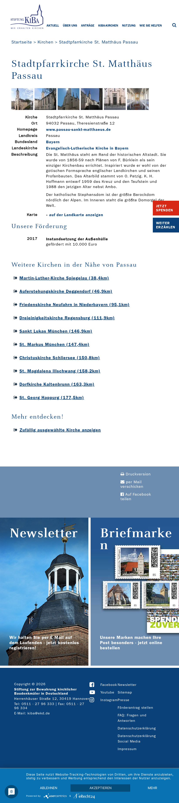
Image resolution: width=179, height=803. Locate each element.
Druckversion (137, 474)
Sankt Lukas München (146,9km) (55, 331)
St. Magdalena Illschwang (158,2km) (59, 371)
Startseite (21, 42)
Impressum (127, 749)
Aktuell (52, 25)
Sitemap (125, 692)
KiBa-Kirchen (108, 25)
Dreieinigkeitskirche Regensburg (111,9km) (67, 317)
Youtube (107, 692)
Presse (123, 700)
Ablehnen (48, 788)
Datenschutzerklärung (137, 728)
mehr (152, 788)
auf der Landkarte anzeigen (76, 214)
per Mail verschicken (131, 484)
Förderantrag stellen (135, 707)
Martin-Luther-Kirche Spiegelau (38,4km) (64, 278)
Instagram (109, 700)
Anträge (87, 25)
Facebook (108, 685)
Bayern (53, 142)
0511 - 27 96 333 (38, 704)
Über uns (70, 25)
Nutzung (129, 25)
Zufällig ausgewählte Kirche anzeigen (60, 430)
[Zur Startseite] (26, 17)
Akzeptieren (101, 788)
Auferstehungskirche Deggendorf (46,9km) (65, 291)
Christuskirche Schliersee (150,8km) (59, 357)
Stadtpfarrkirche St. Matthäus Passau (98, 42)
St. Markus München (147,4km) (54, 344)
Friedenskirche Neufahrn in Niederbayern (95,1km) (74, 304)
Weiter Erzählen (165, 225)
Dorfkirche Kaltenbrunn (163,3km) (57, 384)
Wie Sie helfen (150, 25)
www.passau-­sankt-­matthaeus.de (78, 129)
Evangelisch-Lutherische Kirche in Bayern (87, 148)
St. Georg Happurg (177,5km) (51, 397)
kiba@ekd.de (39, 713)
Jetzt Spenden (164, 208)
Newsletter (127, 685)
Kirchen (45, 42)
